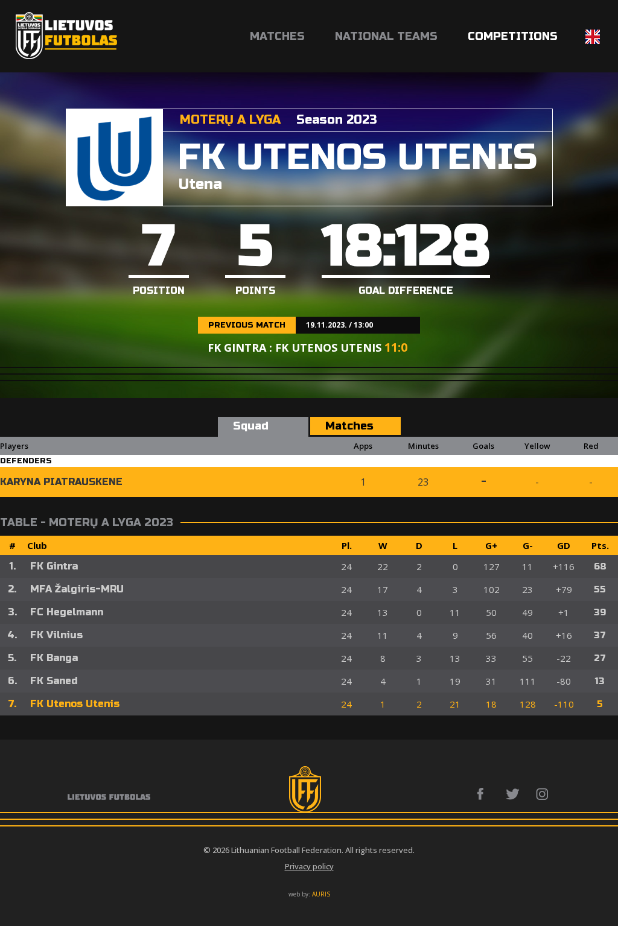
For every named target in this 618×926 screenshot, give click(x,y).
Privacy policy (309, 866)
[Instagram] (542, 794)
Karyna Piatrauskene (61, 481)
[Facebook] (483, 794)
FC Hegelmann (66, 612)
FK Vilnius (56, 635)
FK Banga (54, 658)
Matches (277, 36)
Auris (321, 894)
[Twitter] (513, 794)
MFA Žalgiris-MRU (77, 589)
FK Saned (54, 681)
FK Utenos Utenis (74, 703)
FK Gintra (54, 566)
